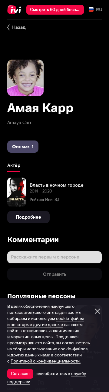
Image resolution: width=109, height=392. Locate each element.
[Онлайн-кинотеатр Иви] (15, 10)
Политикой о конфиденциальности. (46, 361)
